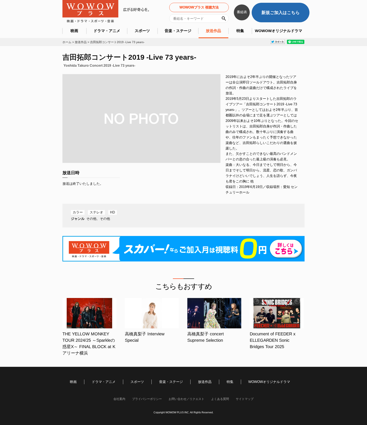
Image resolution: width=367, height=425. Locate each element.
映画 (74, 31)
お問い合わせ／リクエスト (186, 399)
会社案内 (119, 399)
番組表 (242, 12)
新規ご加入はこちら (280, 12)
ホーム (66, 42)
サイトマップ (245, 399)
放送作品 (213, 31)
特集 (240, 31)
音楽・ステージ (178, 31)
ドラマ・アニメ (106, 31)
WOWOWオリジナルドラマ (278, 31)
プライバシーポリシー (147, 399)
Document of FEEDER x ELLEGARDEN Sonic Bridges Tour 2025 (272, 340)
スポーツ (142, 31)
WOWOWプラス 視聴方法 (199, 7)
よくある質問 (220, 399)
